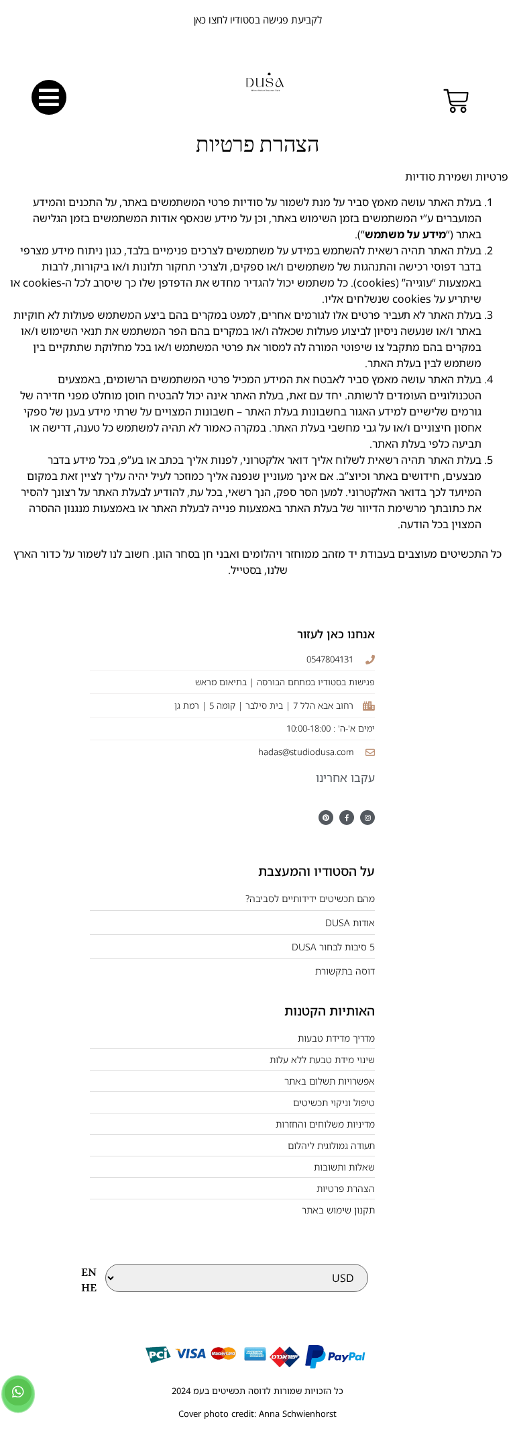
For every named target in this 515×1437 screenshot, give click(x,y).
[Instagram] (367, 817)
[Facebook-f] (346, 817)
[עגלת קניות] (456, 101)
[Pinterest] (326, 817)
